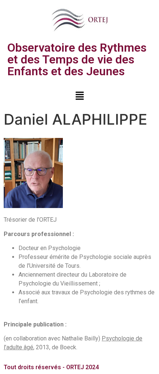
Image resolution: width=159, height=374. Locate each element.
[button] (79, 96)
